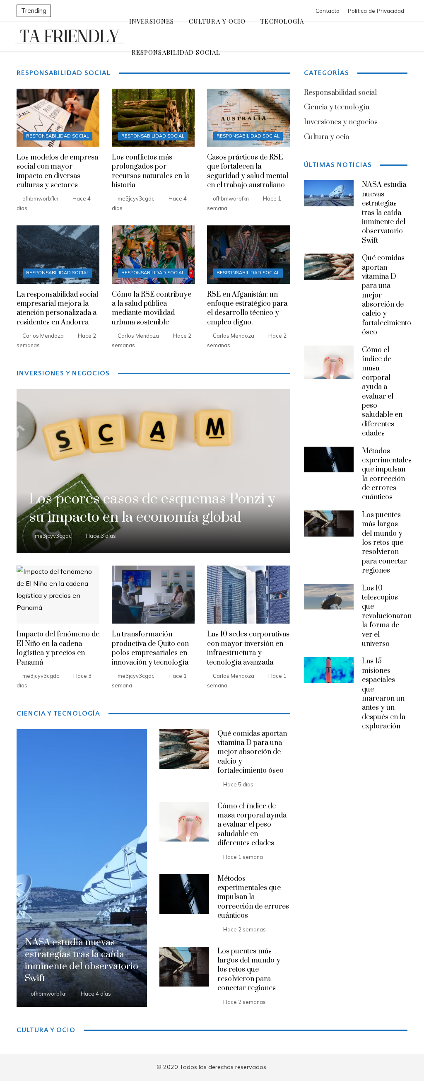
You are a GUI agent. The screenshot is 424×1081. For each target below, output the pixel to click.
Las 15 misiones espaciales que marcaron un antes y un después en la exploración (383, 694)
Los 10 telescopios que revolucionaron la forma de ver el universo (387, 616)
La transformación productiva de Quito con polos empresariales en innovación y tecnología (150, 648)
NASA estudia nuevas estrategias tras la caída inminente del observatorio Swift (384, 212)
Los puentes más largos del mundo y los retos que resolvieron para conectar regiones (248, 970)
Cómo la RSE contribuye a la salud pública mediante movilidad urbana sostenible (151, 308)
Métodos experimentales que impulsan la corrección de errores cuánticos (253, 897)
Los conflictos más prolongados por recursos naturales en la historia (151, 171)
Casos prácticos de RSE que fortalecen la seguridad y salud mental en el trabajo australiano (247, 171)
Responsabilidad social (57, 136)
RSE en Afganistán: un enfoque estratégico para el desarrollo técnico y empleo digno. (247, 308)
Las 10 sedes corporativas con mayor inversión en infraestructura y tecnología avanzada (248, 648)
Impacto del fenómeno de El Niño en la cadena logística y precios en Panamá (58, 648)
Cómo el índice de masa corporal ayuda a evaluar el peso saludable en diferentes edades (252, 825)
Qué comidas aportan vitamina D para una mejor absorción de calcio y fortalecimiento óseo (252, 752)
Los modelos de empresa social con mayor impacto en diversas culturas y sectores (57, 171)
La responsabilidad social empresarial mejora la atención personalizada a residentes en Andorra (57, 308)
